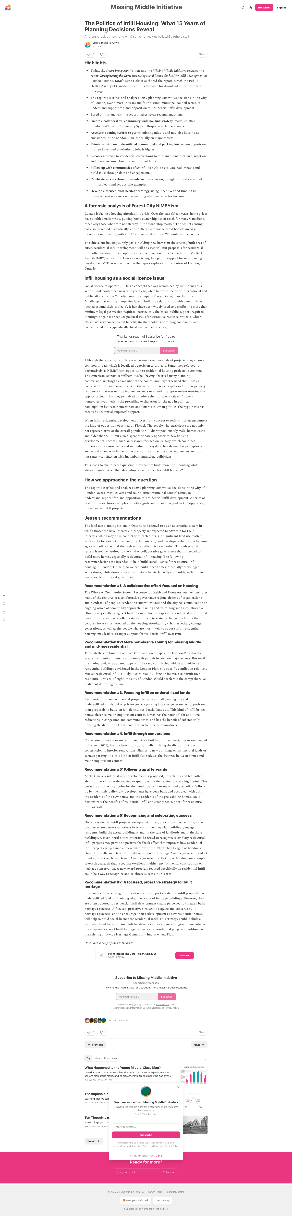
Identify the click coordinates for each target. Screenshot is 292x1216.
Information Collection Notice (145, 1146)
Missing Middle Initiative (106, 43)
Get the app (162, 1200)
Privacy (151, 1191)
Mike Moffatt (105, 1080)
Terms (160, 1191)
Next (197, 1044)
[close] (178, 1087)
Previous (97, 1044)
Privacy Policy (171, 1146)
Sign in (281, 7)
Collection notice (175, 1191)
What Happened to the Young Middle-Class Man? (122, 1068)
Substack (129, 1208)
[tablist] (101, 1058)
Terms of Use (162, 1142)
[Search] (243, 7)
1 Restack (123, 1020)
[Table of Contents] (3, 608)
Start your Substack (137, 1200)
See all (91, 1141)
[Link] (79, 63)
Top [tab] (88, 1058)
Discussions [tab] (110, 1058)
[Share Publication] (250, 7)
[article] (146, 1076)
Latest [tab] (97, 1058)
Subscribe (264, 7)
